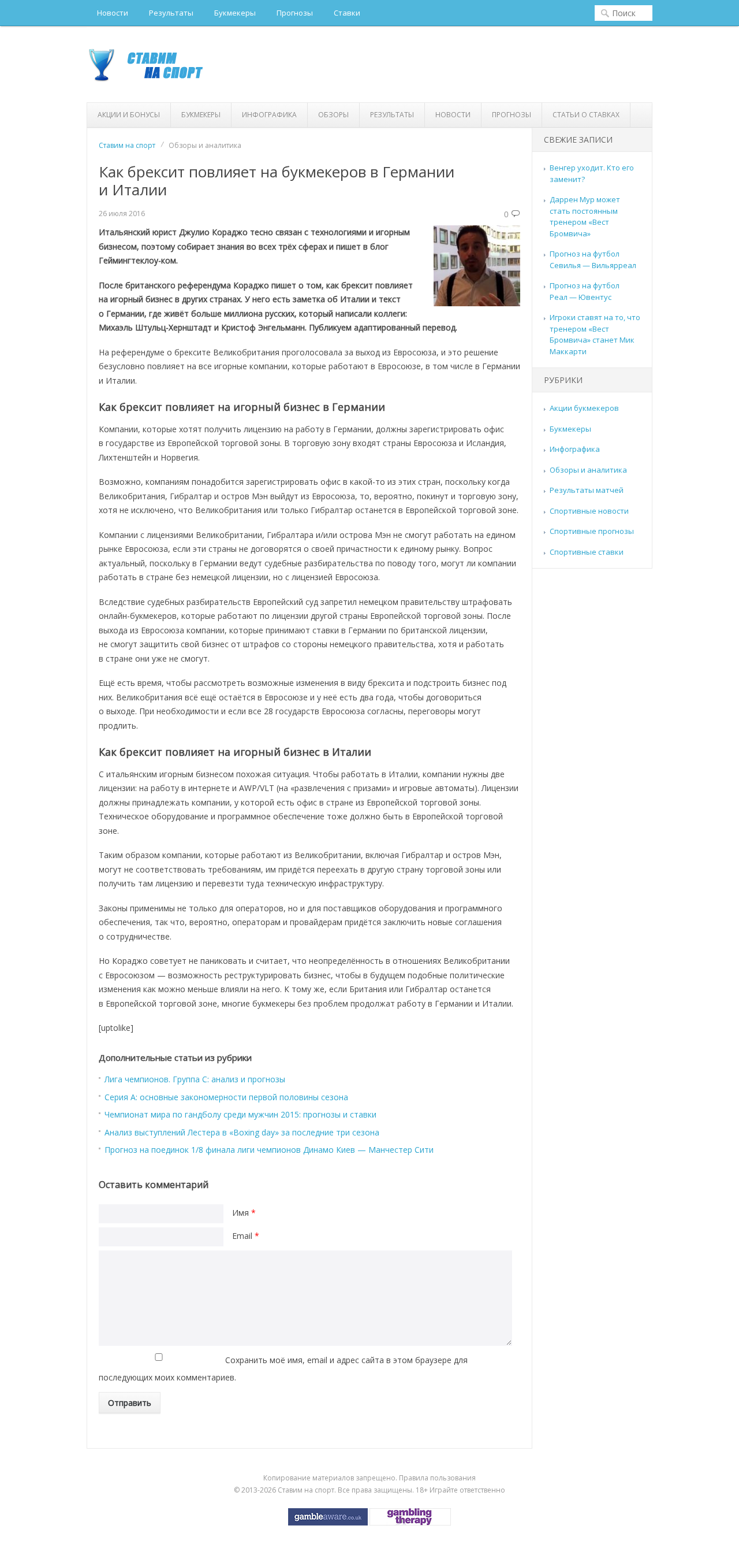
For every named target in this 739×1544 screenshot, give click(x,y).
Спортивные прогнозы (592, 531)
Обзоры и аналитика (588, 470)
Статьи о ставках (586, 115)
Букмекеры (235, 13)
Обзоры (333, 115)
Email (245, 1235)
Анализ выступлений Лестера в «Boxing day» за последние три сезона (241, 1132)
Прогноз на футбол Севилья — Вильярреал (593, 259)
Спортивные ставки (587, 552)
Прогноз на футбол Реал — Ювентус (584, 291)
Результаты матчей (587, 490)
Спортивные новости (589, 511)
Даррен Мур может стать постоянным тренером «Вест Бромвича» (585, 216)
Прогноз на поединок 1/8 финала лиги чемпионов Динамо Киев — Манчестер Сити (269, 1149)
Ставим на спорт (127, 145)
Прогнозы (295, 13)
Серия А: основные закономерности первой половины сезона (226, 1097)
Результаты (171, 13)
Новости (112, 13)
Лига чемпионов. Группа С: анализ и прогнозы (194, 1079)
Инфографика (269, 115)
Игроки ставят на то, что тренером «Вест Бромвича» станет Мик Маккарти (595, 334)
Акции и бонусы (129, 115)
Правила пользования (437, 1478)
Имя (244, 1212)
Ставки (347, 13)
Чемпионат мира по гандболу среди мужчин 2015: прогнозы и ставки (240, 1114)
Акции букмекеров (584, 408)
